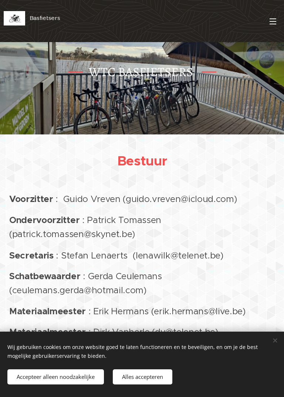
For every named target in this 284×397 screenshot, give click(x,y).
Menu (273, 21)
